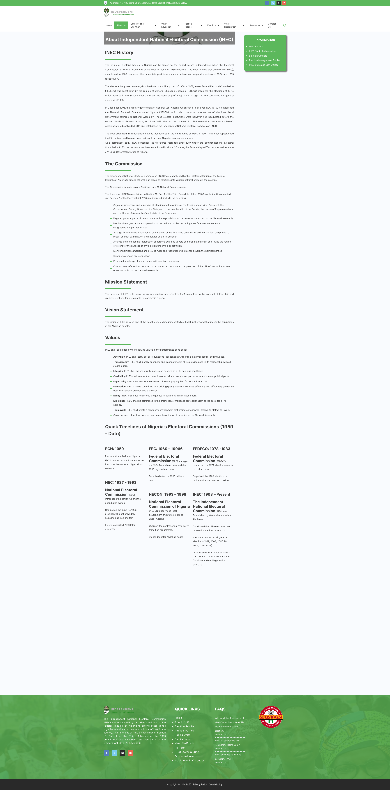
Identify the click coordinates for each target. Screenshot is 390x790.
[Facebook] (267, 3)
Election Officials (258, 55)
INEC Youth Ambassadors (263, 51)
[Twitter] (273, 3)
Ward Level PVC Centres (189, 760)
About (120, 25)
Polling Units (182, 734)
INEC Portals (256, 46)
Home (109, 25)
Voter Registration (230, 25)
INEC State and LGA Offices (263, 64)
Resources (255, 25)
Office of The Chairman (137, 25)
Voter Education (166, 25)
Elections (211, 25)
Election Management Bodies (264, 60)
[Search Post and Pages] (284, 25)
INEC (188, 784)
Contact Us (272, 25)
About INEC (182, 722)
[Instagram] (279, 3)
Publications (182, 739)
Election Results (184, 726)
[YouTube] (284, 3)
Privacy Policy (200, 784)
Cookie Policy (215, 784)
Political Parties (188, 25)
